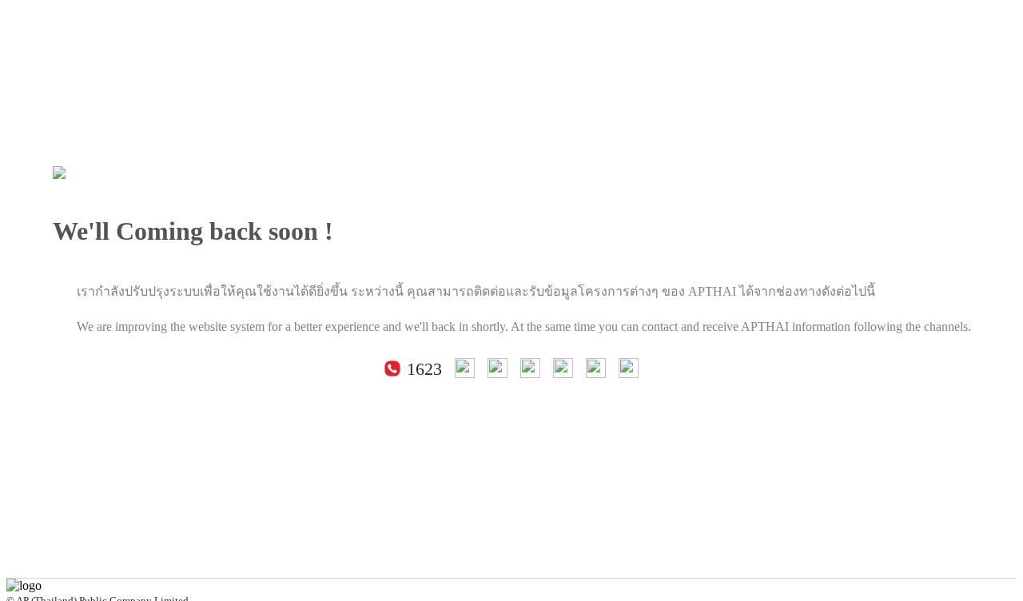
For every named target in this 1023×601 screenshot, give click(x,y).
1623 (424, 369)
